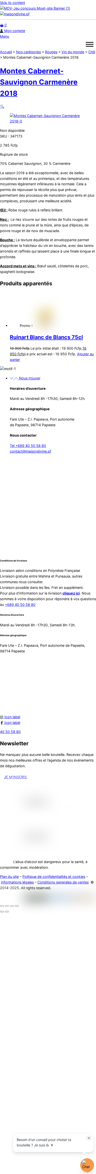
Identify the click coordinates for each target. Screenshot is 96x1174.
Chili (91, 52)
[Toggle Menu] (90, 44)
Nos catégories (28, 52)
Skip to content (12, 2)
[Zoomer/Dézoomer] (2, 906)
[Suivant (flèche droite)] (7, 911)
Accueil (6, 52)
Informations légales (17, 882)
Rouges (51, 52)
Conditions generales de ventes (63, 882)
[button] (2, 106)
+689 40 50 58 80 (20, 604)
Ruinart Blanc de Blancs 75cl (46, 337)
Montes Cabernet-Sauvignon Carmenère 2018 (39, 82)
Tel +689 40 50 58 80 (28, 445)
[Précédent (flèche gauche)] (2, 911)
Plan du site (9, 876)
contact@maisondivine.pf (30, 451)
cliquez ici (71, 593)
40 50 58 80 (10, 732)
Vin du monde (73, 52)
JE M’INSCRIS (15, 777)
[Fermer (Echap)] (17, 906)
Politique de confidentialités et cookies (53, 876)
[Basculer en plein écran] (7, 906)
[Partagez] (12, 906)
